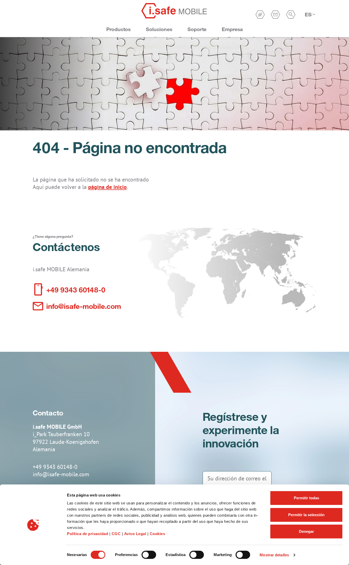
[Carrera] (260, 14)
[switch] (149, 555)
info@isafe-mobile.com (83, 305)
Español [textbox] (308, 14)
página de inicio (107, 186)
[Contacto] (275, 14)
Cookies (157, 534)
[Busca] (290, 14)
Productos (118, 29)
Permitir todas (306, 498)
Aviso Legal (135, 534)
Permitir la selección (306, 515)
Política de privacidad (87, 534)
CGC (117, 534)
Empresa (232, 29)
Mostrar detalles (274, 555)
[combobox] (310, 14)
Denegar (306, 531)
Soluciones (159, 29)
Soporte (197, 29)
